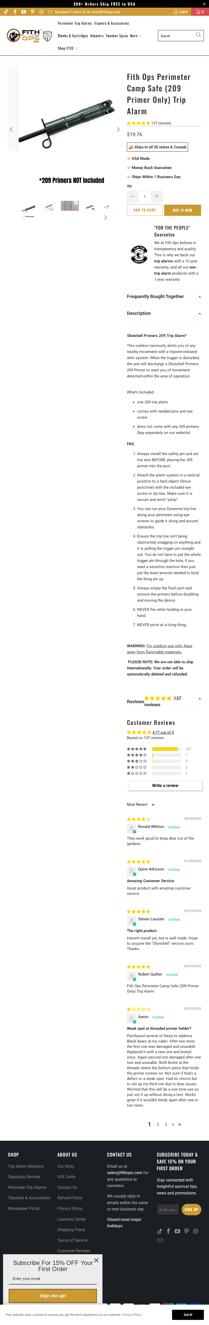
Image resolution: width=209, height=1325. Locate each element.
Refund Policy (69, 1197)
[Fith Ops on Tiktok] (6, 12)
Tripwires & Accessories (29, 1197)
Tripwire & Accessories (111, 23)
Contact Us (67, 1187)
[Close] (96, 1260)
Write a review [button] (165, 785)
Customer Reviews (73, 1250)
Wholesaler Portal (24, 1208)
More (134, 35)
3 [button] (166, 1124)
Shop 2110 (66, 48)
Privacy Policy (70, 1208)
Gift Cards (66, 1176)
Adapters (97, 35)
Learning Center (71, 1219)
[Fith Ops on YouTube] (23, 12)
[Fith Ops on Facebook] (14, 12)
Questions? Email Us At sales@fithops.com (88, 11)
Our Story (65, 1166)
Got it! (188, 1315)
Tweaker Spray (117, 35)
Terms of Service (72, 1240)
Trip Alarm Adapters (26, 1166)
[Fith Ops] (28, 35)
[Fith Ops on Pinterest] (32, 12)
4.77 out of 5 (163, 732)
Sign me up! (53, 1295)
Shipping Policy (71, 1229)
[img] (138, 819)
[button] (138, 123)
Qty (129, 186)
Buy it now (182, 210)
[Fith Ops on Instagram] (41, 12)
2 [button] (158, 1124)
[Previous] (12, 129)
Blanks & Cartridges (73, 35)
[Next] (118, 129)
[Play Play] (65, 129)
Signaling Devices (24, 1176)
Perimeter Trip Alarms (75, 23)
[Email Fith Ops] (50, 12)
